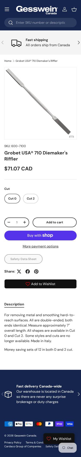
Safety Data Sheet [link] (23, 259)
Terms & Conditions (38, 442)
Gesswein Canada (25, 435)
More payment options (41, 246)
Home (7, 61)
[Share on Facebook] (27, 271)
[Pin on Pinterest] (36, 271)
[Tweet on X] (19, 271)
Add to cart (54, 222)
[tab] (14, 304)
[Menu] (7, 9)
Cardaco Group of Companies (22, 446)
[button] (74, 9)
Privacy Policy (12, 442)
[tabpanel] (40, 332)
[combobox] (40, 22)
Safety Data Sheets (57, 446)
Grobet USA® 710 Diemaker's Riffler (37, 61)
